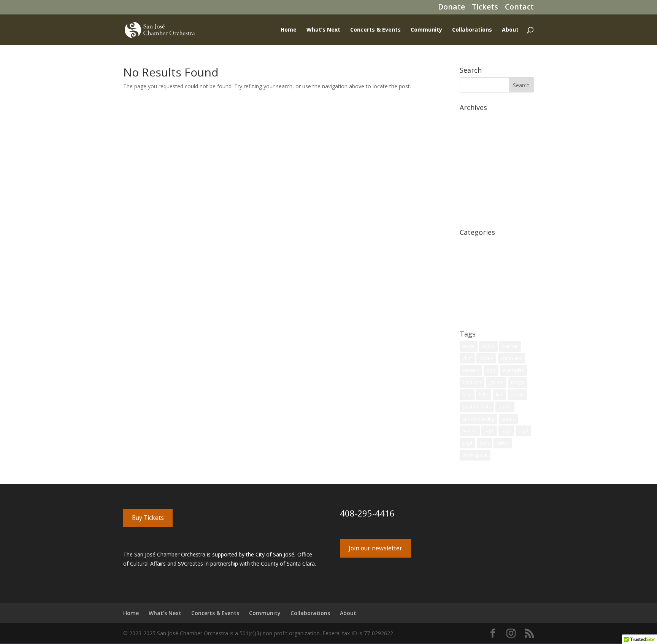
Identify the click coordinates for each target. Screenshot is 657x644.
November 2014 (480, 177)
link (499, 394)
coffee (486, 358)
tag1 (489, 430)
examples (513, 370)
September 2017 (480, 142)
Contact (519, 8)
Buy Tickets (148, 517)
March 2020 (474, 130)
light (483, 394)
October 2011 (477, 212)
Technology (474, 302)
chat (467, 358)
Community (426, 30)
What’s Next (323, 30)
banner (510, 346)
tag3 (523, 430)
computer (511, 358)
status (508, 419)
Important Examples (484, 255)
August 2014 (475, 189)
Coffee (468, 243)
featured (472, 382)
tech (484, 443)
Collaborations (472, 30)
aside (468, 346)
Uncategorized (477, 314)
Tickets (485, 8)
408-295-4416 (367, 513)
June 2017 (472, 154)
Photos (469, 279)
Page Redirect (477, 267)
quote (504, 406)
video (503, 443)
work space (475, 455)
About (510, 30)
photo (517, 394)
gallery (496, 382)
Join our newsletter (375, 548)
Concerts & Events (375, 30)
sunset (470, 430)
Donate (451, 8)
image (517, 382)
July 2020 (471, 119)
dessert (471, 370)
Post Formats (477, 290)
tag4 (467, 443)
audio (488, 346)
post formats (477, 406)
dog (491, 370)
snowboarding (478, 419)
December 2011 (479, 201)
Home (289, 30)
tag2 (506, 430)
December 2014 (479, 165)
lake (467, 394)
